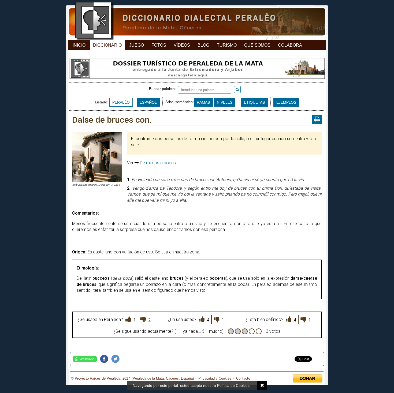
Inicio (79, 45)
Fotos (158, 45)
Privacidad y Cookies (214, 378)
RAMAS (203, 102)
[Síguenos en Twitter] (116, 359)
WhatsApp (87, 359)
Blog (203, 45)
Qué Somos (257, 45)
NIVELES (224, 102)
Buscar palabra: (163, 89)
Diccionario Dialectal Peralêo (192, 21)
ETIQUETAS (254, 102)
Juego (136, 45)
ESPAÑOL (148, 102)
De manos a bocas (158, 162)
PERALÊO (121, 102)
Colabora (290, 45)
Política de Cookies (233, 385)
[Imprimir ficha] (317, 119)
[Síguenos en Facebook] (105, 359)
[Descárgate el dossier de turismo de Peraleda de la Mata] (196, 70)
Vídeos (182, 45)
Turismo (227, 45)
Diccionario (107, 45)
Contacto (243, 378)
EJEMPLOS (286, 102)
